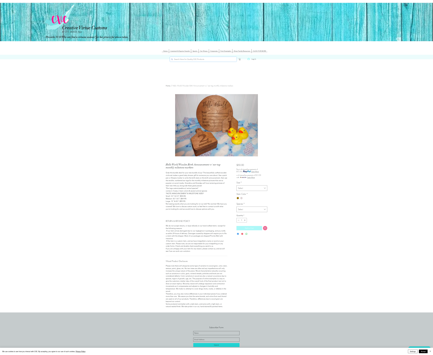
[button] (240, 59)
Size (239, 182)
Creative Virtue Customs (84, 28)
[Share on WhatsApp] (246, 234)
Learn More (255, 171)
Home (168, 85)
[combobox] (251, 188)
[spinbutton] (241, 220)
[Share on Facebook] (238, 234)
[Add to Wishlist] (265, 228)
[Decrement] (238, 220)
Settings (413, 351)
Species (240, 203)
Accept (423, 351)
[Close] (430, 351)
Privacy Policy (80, 351)
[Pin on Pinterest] (242, 234)
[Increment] (244, 220)
